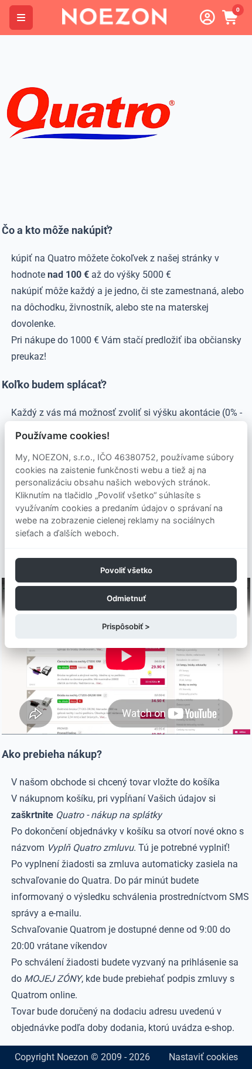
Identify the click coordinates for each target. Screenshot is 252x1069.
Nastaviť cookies (203, 1057)
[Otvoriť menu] (21, 17)
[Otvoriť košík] (231, 17)
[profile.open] (207, 17)
